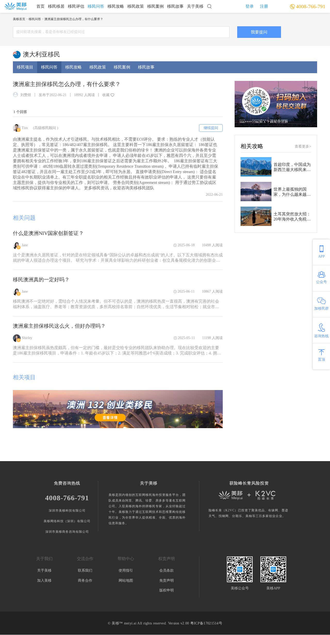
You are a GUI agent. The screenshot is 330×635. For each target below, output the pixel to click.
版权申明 (166, 590)
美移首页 (19, 19)
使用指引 (126, 570)
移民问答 (96, 6)
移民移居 (56, 6)
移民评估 (76, 6)
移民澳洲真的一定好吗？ (41, 279)
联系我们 (85, 570)
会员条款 (166, 570)
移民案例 (155, 6)
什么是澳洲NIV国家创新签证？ (48, 233)
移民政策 (135, 6)
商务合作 (85, 580)
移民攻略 (116, 6)
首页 (40, 6)
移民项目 (25, 67)
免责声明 (166, 580)
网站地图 (126, 580)
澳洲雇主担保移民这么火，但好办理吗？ (59, 326)
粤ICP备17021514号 (206, 623)
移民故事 (175, 6)
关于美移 (195, 6)
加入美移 (44, 580)
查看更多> (303, 146)
